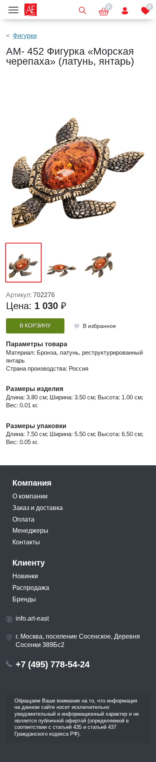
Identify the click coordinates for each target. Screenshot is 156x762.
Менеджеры (30, 530)
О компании (30, 496)
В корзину (35, 326)
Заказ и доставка (37, 507)
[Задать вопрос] (124, 9)
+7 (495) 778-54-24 (53, 664)
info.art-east (32, 618)
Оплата (23, 519)
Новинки (25, 576)
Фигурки (25, 35)
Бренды (24, 599)
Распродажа (30, 587)
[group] (78, 158)
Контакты (26, 542)
